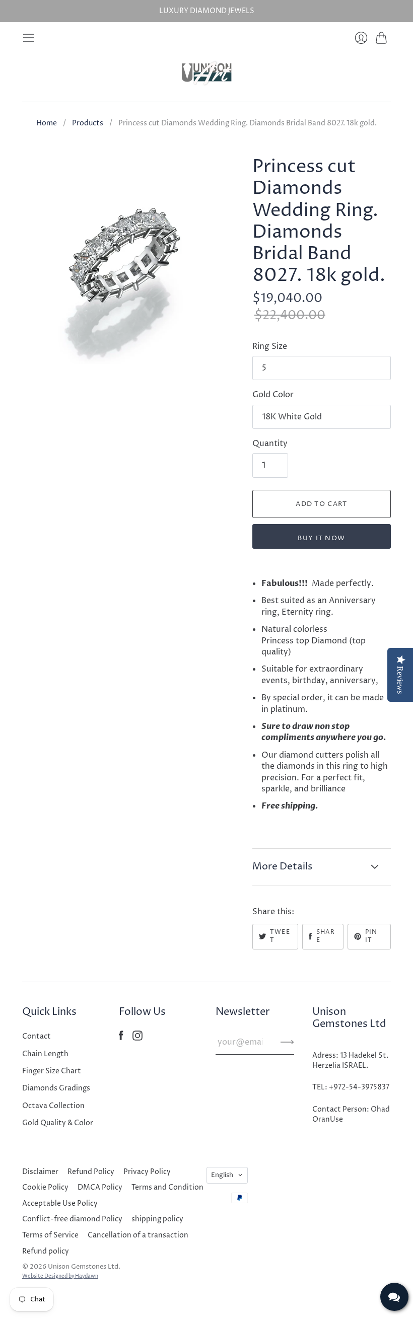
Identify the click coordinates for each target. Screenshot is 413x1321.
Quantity (270, 443)
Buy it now (321, 538)
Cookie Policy (45, 1187)
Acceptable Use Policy (60, 1203)
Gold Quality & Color (57, 1123)
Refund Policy (90, 1172)
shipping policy (157, 1219)
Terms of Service (50, 1235)
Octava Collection (53, 1106)
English (222, 1175)
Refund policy (45, 1251)
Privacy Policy (147, 1172)
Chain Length (45, 1054)
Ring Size (269, 346)
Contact (36, 1036)
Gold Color (273, 394)
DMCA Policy (100, 1187)
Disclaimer (40, 1172)
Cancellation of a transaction (138, 1235)
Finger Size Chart (51, 1071)
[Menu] (28, 37)
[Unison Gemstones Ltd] (206, 73)
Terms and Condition (167, 1187)
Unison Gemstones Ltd (83, 1266)
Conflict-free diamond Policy (72, 1219)
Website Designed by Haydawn (60, 1276)
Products (87, 123)
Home (46, 123)
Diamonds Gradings (56, 1088)
